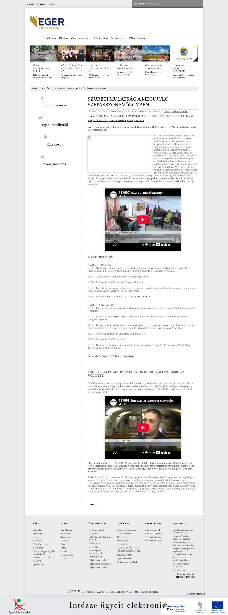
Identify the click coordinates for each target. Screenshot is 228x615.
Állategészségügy (40, 544)
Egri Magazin (66, 530)
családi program (98, 116)
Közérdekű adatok (96, 530)
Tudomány (65, 537)
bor (90, 120)
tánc (167, 111)
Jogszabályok (122, 540)
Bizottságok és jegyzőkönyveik (95, 551)
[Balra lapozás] (28, 53)
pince (130, 120)
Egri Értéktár (38, 564)
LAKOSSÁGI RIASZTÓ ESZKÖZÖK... (179, 68)
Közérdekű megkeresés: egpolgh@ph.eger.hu (183, 537)
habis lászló (139, 116)
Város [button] (50, 38)
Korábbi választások (153, 540)
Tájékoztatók (122, 537)
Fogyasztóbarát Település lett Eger (185, 575)
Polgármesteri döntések (98, 567)
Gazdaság (65, 540)
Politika (64, 548)
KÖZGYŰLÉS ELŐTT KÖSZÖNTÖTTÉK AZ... (71, 68)
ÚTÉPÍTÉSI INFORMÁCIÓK (125, 67)
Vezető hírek (66, 533)
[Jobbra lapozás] (200, 53)
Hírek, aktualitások (125, 533)
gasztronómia (117, 120)
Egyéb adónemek (124, 558)
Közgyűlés (93, 547)
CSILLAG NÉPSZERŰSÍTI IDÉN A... (99, 68)
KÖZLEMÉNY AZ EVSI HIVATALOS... (154, 67)
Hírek (34, 89)
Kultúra (46, 89)
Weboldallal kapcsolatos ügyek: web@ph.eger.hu (183, 543)
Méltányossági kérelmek (127, 562)
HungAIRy (38, 561)
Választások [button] (136, 38)
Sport (63, 544)
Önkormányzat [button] (80, 38)
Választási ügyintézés (154, 533)
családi (139, 120)
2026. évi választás (153, 537)
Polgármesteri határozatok (100, 564)
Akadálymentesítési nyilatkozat (181, 565)
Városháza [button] (117, 38)
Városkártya (38, 540)
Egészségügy (38, 533)
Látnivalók (37, 530)
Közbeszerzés (94, 543)
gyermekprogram (120, 116)
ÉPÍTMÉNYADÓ (124, 555)
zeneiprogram (179, 111)
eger (168, 116)
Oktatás (36, 537)
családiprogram (182, 116)
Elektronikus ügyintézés (127, 530)
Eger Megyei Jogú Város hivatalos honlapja (183, 531)
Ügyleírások (122, 544)
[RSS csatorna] (197, 4)
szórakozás (100, 120)
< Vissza (92, 504)
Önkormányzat (67, 555)
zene (162, 116)
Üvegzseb (93, 533)
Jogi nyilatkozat (179, 570)
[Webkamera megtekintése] (186, 4)
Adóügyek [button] (100, 38)
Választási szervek (152, 530)
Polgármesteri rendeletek (99, 560)
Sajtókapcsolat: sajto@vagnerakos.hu (182, 559)
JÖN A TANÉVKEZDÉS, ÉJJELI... (41, 68)
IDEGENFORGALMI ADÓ (129, 551)
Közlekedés (38, 548)
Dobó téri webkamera (42, 557)
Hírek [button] (62, 38)
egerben (153, 116)
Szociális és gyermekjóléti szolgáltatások (44, 552)
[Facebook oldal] (175, 4)
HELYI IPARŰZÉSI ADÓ (128, 548)
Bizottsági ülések (96, 556)
